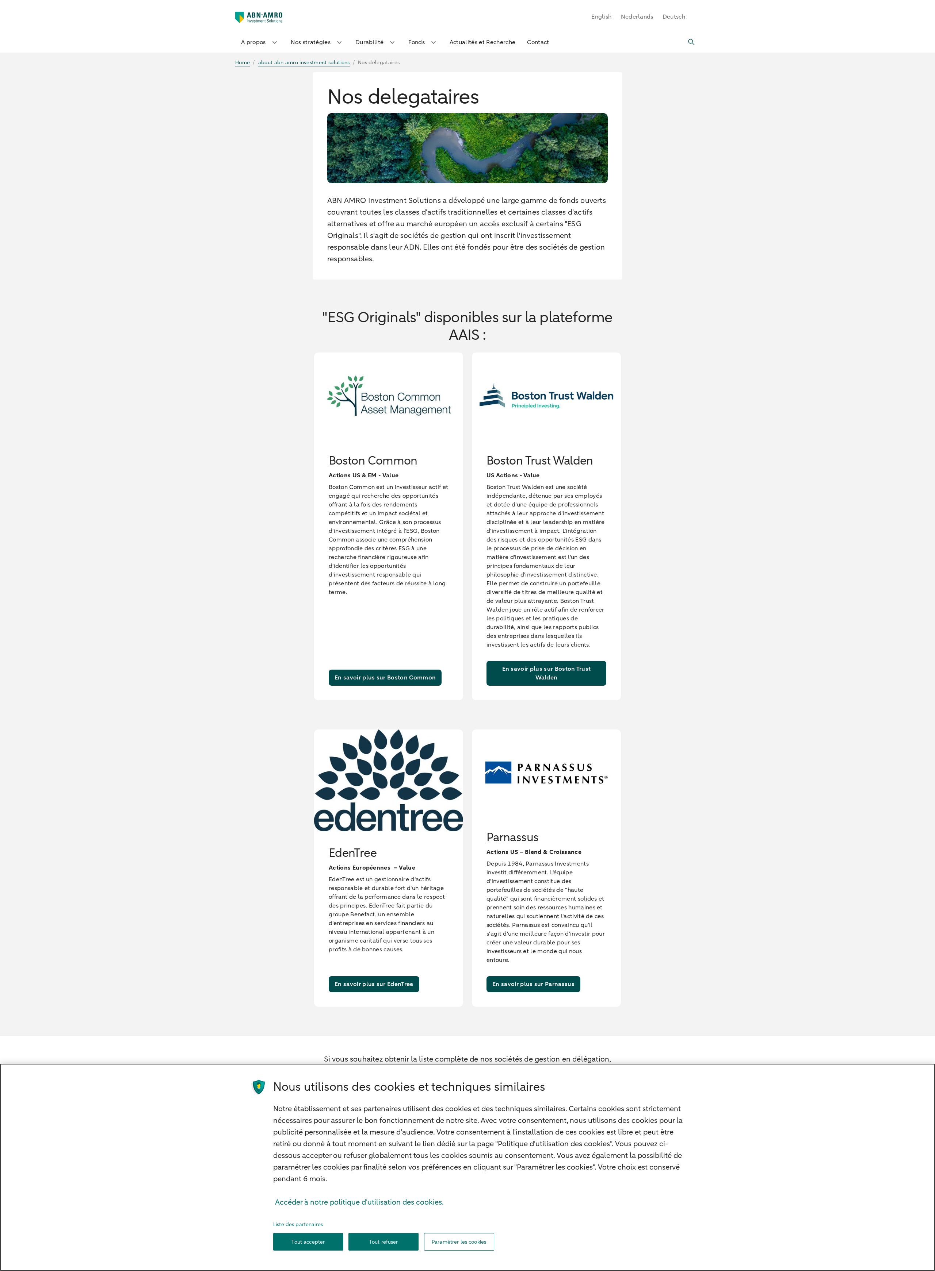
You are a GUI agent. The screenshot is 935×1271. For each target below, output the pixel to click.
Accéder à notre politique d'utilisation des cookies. (359, 1202)
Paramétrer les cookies (459, 1242)
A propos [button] (253, 42)
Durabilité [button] (369, 42)
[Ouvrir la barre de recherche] (692, 42)
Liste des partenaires (298, 1224)
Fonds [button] (416, 42)
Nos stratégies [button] (311, 42)
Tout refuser (383, 1242)
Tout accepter (308, 1242)
